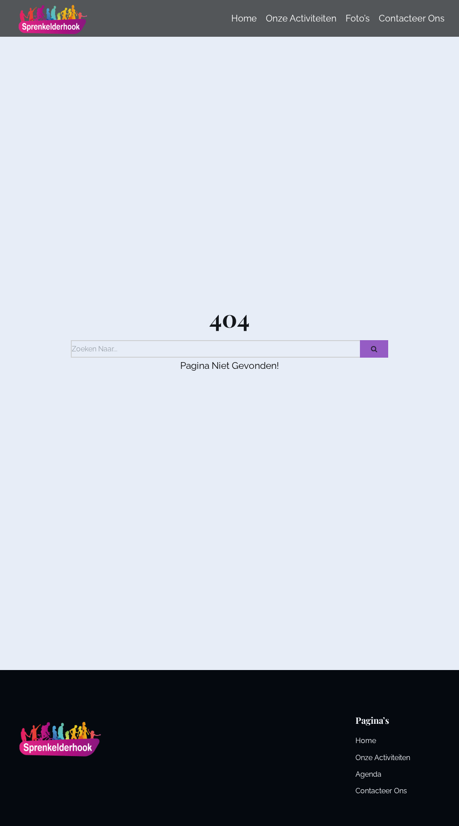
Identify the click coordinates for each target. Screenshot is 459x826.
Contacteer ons (412, 18)
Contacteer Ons (381, 791)
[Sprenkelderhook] (51, 18)
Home (244, 18)
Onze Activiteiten (301, 18)
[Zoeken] (374, 349)
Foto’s (358, 18)
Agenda (368, 774)
